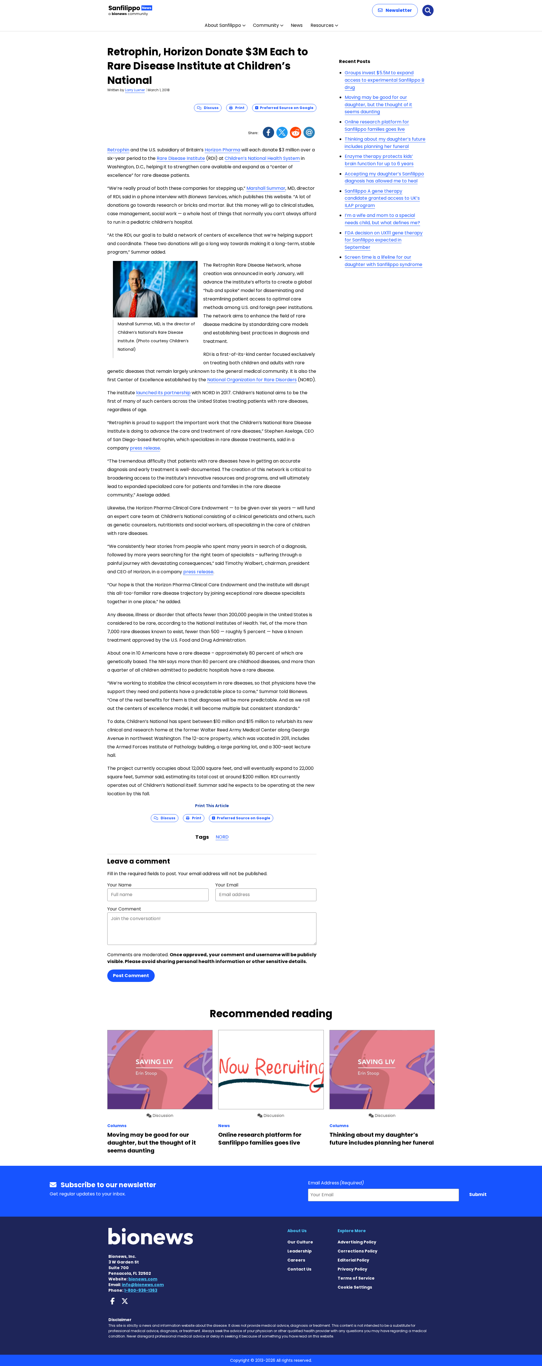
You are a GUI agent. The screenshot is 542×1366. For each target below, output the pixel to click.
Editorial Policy (353, 1260)
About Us (297, 1231)
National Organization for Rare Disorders (252, 379)
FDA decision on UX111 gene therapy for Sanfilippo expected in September (384, 240)
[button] (395, 10)
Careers (296, 1260)
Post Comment (131, 975)
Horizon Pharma (222, 150)
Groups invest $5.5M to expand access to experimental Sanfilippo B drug (384, 79)
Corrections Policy (357, 1251)
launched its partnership (163, 392)
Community (266, 25)
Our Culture (300, 1242)
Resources (322, 25)
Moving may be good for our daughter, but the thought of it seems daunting (378, 104)
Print (238, 107)
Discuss (209, 107)
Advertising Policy (357, 1242)
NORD (222, 837)
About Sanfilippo (223, 25)
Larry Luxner (135, 90)
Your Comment (124, 909)
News (297, 25)
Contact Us (299, 1269)
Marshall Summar (265, 188)
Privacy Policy (352, 1269)
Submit (478, 1194)
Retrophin (118, 150)
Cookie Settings (355, 1287)
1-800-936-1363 (140, 1290)
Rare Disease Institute (181, 158)
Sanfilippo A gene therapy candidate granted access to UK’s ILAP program (382, 198)
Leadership (299, 1251)
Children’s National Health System (262, 158)
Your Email (226, 885)
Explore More (352, 1231)
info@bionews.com (143, 1284)
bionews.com (142, 1279)
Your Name (119, 885)
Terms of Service (356, 1278)
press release (145, 448)
